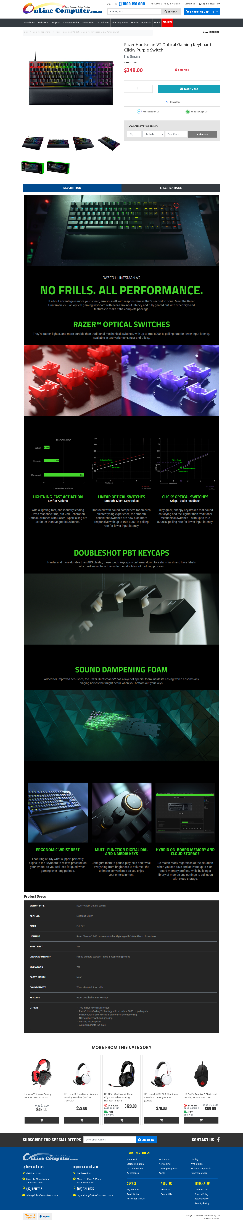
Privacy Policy (201, 1194)
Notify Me (190, 89)
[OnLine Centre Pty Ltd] (62, 8)
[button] (208, 4)
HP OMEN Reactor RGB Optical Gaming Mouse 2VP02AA (200, 1096)
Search (172, 12)
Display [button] (56, 23)
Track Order (133, 1194)
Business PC (164, 1159)
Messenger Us (151, 112)
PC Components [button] (120, 23)
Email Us (175, 102)
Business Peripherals (201, 1169)
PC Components (135, 1169)
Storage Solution (135, 1164)
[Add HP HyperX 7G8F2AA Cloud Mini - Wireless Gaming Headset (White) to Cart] (161, 1120)
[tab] (72, 188)
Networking (165, 1164)
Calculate (202, 135)
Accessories (133, 1173)
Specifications (171, 188)
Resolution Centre (136, 1199)
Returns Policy (201, 1199)
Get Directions (33, 1173)
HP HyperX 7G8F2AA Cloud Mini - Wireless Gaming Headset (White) (161, 1097)
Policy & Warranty (172, 4)
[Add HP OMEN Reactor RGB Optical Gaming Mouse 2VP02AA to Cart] (201, 1120)
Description (72, 188)
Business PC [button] (43, 23)
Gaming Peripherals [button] (141, 23)
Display (194, 1159)
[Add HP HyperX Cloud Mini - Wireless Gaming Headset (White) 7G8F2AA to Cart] (81, 1120)
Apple (162, 1173)
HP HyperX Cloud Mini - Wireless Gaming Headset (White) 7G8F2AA (81, 1097)
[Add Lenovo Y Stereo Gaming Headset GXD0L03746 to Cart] (42, 1120)
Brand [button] (157, 23)
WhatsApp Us (199, 112)
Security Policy (202, 1203)
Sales (167, 22)
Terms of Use (201, 1190)
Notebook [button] (29, 23)
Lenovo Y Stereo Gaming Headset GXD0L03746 (38, 1096)
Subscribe (148, 1140)
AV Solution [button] (103, 23)
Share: (206, 32)
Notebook (132, 1159)
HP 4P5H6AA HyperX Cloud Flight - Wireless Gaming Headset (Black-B (118, 1097)
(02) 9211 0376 (85, 1189)
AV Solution (197, 1164)
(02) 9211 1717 (34, 1189)
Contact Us (189, 4)
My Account (133, 1190)
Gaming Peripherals (168, 1169)
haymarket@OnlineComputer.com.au (95, 1195)
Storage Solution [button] (71, 23)
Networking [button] (88, 23)
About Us (155, 4)
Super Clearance (199, 1173)
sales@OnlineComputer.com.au (42, 1195)
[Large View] (33, 143)
